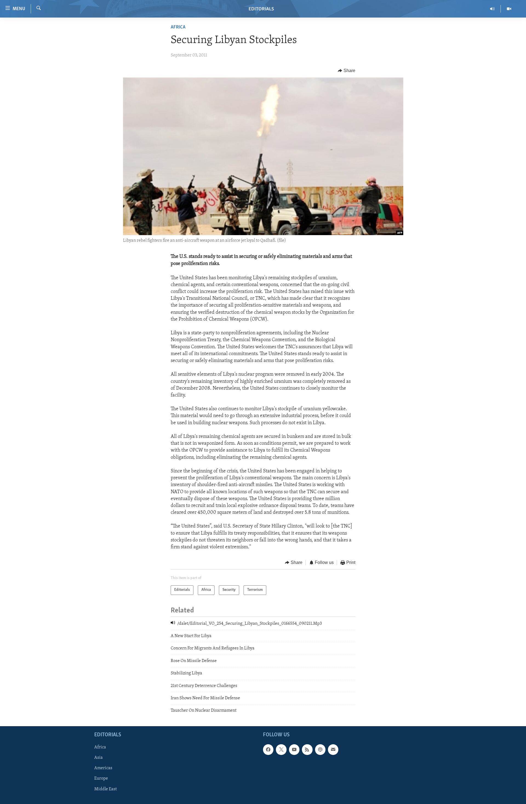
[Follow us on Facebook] (268, 749)
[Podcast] (320, 749)
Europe (101, 778)
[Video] (509, 9)
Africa (178, 27)
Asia (98, 757)
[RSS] (307, 749)
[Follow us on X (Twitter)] (281, 749)
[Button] (346, 70)
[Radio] (492, 9)
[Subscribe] (333, 749)
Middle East (105, 789)
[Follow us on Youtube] (294, 749)
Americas (103, 768)
